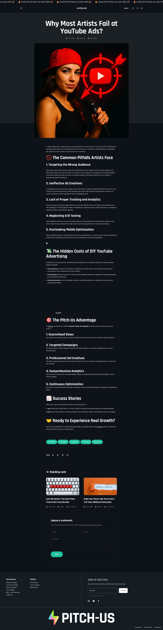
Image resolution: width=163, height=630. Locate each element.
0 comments (93, 38)
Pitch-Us (50, 326)
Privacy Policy (83, 525)
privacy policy (100, 596)
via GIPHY (58, 313)
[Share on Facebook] (53, 455)
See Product (51, 442)
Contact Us (9, 595)
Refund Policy (34, 587)
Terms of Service (93, 525)
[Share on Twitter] (58, 455)
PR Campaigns (10, 590)
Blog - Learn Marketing (13, 592)
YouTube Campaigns (12, 585)
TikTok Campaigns (11, 587)
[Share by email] (67, 455)
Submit (57, 554)
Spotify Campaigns (11, 582)
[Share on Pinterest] (63, 455)
